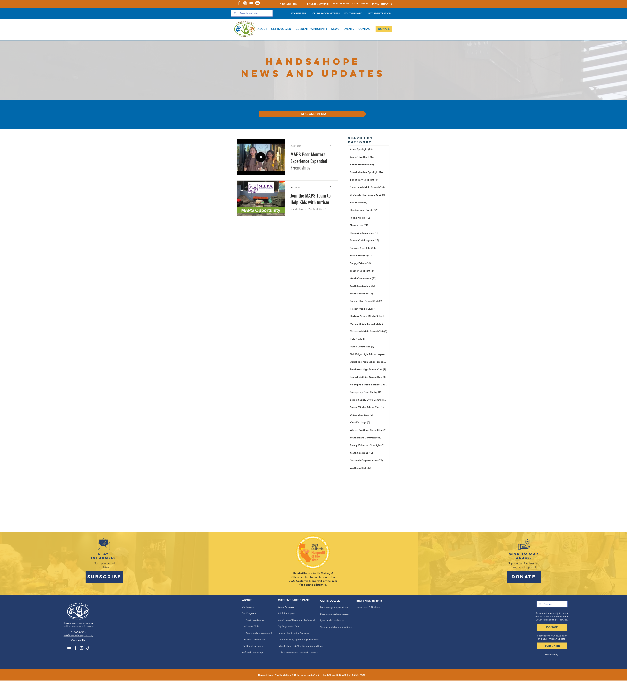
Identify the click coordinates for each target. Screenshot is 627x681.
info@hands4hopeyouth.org (78, 635)
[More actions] (331, 146)
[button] (262, 29)
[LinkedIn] (257, 3)
